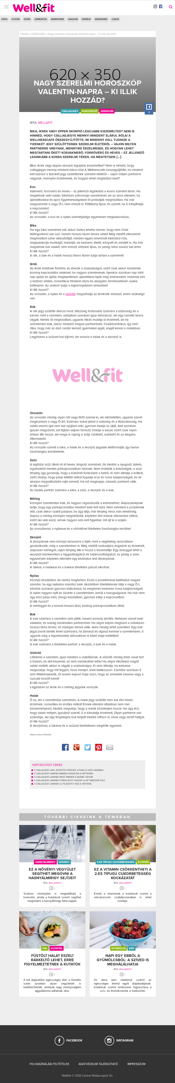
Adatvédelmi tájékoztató (98, 1064)
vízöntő (71, 294)
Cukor (115, 19)
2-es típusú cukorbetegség (115, 862)
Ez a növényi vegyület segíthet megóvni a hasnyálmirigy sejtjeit (52, 873)
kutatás (143, 862)
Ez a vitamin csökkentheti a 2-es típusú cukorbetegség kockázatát (123, 873)
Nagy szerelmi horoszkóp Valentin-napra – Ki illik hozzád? (82, 34)
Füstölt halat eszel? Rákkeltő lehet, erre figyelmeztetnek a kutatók (52, 960)
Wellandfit (55, 883)
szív (131, 948)
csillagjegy (70, 111)
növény (64, 862)
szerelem (107, 111)
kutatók (56, 948)
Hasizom (73, 19)
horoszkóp (89, 111)
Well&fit (45, 123)
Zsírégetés (41, 19)
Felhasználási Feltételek (49, 1064)
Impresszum (136, 1064)
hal (44, 948)
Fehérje (86, 19)
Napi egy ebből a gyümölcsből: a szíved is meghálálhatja (123, 960)
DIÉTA (4, 19)
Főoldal (24, 34)
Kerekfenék (57, 19)
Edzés (27, 19)
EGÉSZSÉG (38, 34)
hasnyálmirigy (45, 862)
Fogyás (16, 19)
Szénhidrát (101, 19)
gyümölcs (118, 948)
